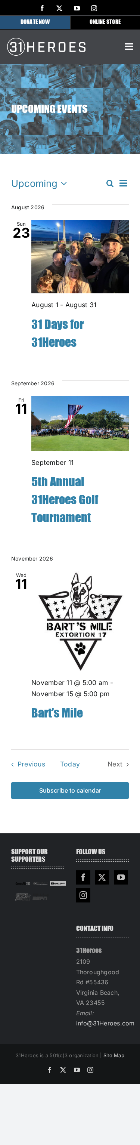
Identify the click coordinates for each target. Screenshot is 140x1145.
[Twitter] (102, 877)
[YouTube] (121, 877)
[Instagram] (83, 895)
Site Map (113, 1055)
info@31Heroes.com (105, 1023)
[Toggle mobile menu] (129, 46)
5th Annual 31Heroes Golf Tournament (64, 500)
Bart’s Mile (57, 713)
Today (70, 764)
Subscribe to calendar (70, 790)
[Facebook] (83, 877)
